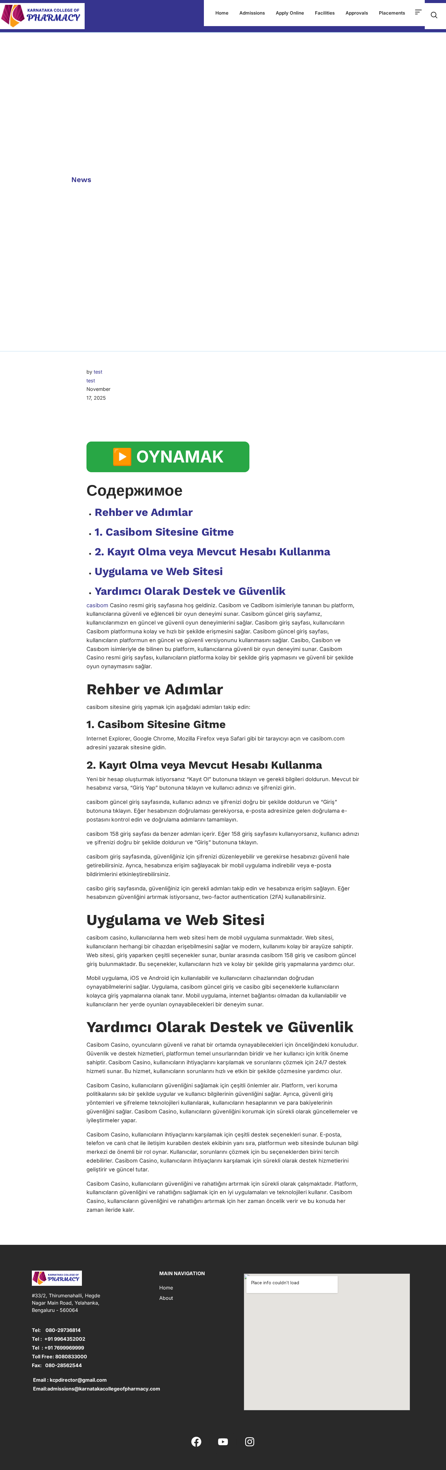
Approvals (357, 13)
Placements (392, 13)
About (166, 1298)
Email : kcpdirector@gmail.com (69, 1380)
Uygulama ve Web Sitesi (159, 571)
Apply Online (290, 13)
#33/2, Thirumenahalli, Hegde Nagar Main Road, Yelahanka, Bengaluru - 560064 (66, 1302)
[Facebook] (196, 1441)
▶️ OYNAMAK (168, 456)
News (81, 179)
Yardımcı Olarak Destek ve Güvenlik (190, 591)
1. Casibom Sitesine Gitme (164, 532)
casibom (97, 605)
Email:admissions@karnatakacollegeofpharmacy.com (96, 1389)
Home (221, 13)
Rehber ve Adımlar (144, 512)
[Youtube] (223, 1441)
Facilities (325, 13)
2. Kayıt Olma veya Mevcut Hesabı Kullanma (212, 551)
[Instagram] (249, 1441)
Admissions (252, 13)
